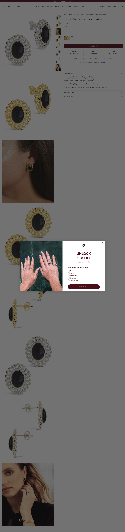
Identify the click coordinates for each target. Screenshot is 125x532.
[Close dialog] (102, 242)
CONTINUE (83, 287)
